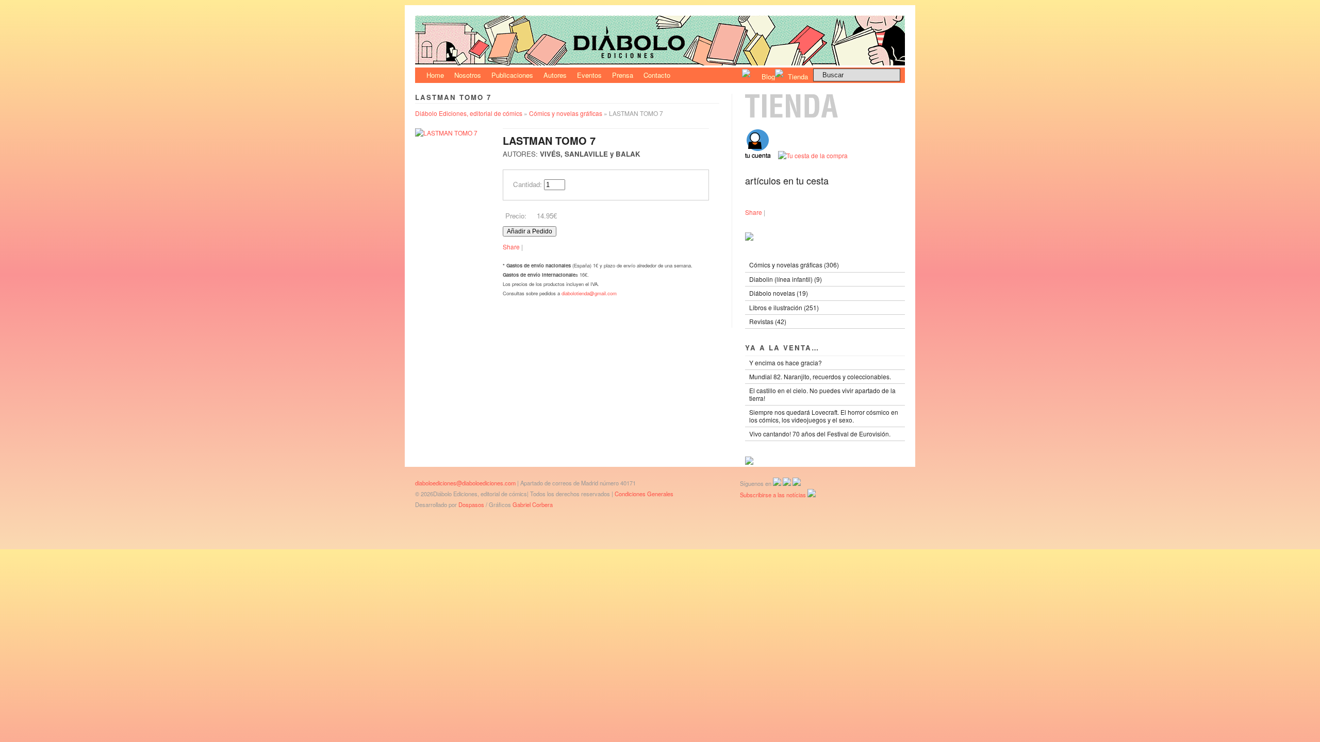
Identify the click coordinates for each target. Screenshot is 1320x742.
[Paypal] (749, 462)
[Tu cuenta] (761, 155)
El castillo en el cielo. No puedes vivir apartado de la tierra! (822, 394)
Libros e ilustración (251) (784, 307)
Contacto (657, 75)
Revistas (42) (767, 321)
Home (435, 75)
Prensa (622, 75)
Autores (555, 75)
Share (511, 246)
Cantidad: (527, 184)
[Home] (660, 62)
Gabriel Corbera (533, 504)
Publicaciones (512, 75)
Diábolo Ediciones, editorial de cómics (468, 113)
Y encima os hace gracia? (785, 362)
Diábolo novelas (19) (778, 293)
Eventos (589, 75)
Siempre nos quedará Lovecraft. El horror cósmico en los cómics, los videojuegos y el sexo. (823, 416)
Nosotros (467, 75)
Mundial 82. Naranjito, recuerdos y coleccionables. (820, 376)
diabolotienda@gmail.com (589, 293)
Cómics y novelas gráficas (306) (794, 264)
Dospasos (471, 504)
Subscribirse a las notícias (773, 495)
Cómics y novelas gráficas (565, 113)
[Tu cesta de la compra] (813, 155)
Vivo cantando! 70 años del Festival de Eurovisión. (819, 433)
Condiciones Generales (644, 494)
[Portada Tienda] (825, 115)
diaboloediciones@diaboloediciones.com (465, 483)
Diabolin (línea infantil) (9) (785, 279)
